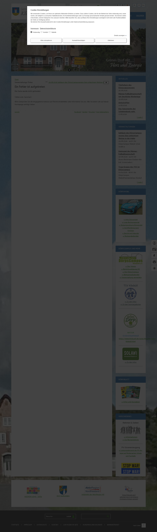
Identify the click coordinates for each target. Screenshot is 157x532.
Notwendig (36, 32)
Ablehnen (111, 40)
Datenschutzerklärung (48, 28)
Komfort (45, 32)
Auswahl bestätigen (78, 40)
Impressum (35, 28)
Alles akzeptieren (46, 40)
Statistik (53, 32)
